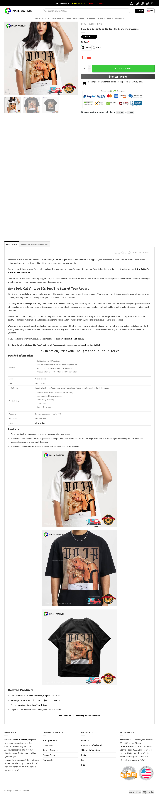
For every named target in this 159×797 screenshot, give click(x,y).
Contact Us (48, 745)
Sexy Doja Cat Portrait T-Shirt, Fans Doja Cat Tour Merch (35, 700)
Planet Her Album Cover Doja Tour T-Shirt (29, 705)
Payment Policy (49, 760)
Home (83, 24)
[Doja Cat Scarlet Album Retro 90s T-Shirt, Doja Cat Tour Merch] (60, 149)
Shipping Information (90, 750)
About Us (85, 740)
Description (11, 244)
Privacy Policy (49, 755)
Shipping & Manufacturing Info (34, 244)
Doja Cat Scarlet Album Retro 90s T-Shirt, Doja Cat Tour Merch (58, 174)
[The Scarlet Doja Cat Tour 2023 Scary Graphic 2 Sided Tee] (22, 202)
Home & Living (105, 18)
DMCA (83, 755)
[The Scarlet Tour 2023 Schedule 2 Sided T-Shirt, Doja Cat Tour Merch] (136, 149)
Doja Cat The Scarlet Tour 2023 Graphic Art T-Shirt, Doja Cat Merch (98, 174)
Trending (39, 18)
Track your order (50, 740)
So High (130, 112)
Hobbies (91, 18)
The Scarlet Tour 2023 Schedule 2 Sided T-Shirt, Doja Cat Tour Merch (135, 174)
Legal (83, 760)
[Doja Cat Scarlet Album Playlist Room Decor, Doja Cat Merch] (22, 149)
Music (99, 24)
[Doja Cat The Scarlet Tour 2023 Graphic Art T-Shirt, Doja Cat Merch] (98, 149)
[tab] (11, 244)
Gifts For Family (55, 18)
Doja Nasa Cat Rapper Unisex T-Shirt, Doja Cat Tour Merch (36, 709)
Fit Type (85, 42)
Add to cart (123, 68)
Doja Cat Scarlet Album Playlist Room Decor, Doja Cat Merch (22, 174)
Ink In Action (40, 423)
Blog (83, 764)
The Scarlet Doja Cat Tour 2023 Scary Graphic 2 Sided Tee (22, 227)
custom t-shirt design (74, 338)
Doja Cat (120, 112)
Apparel (118, 18)
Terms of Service (50, 750)
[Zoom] (7, 91)
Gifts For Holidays (75, 18)
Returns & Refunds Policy (92, 745)
